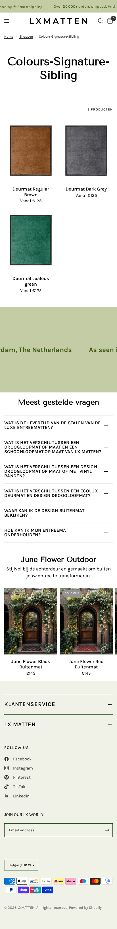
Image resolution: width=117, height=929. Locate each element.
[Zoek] (100, 21)
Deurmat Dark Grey (86, 189)
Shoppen (26, 36)
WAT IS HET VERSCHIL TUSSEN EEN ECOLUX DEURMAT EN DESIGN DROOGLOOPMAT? (51, 493)
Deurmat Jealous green (30, 281)
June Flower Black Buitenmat (30, 664)
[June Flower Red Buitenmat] (86, 621)
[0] (109, 21)
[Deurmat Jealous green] (30, 240)
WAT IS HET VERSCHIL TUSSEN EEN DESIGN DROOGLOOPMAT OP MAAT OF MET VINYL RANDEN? (50, 471)
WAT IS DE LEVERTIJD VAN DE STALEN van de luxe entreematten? (52, 425)
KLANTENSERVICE (29, 704)
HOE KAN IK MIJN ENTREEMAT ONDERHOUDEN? (36, 532)
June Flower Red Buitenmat (86, 664)
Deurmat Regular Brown (30, 191)
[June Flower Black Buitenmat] (30, 621)
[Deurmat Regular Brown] (30, 150)
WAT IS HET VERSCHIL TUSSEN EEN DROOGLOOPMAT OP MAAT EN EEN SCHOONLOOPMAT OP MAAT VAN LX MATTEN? (52, 447)
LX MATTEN (20, 724)
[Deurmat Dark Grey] (86, 150)
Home (8, 36)
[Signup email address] (107, 830)
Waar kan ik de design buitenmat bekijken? (44, 513)
